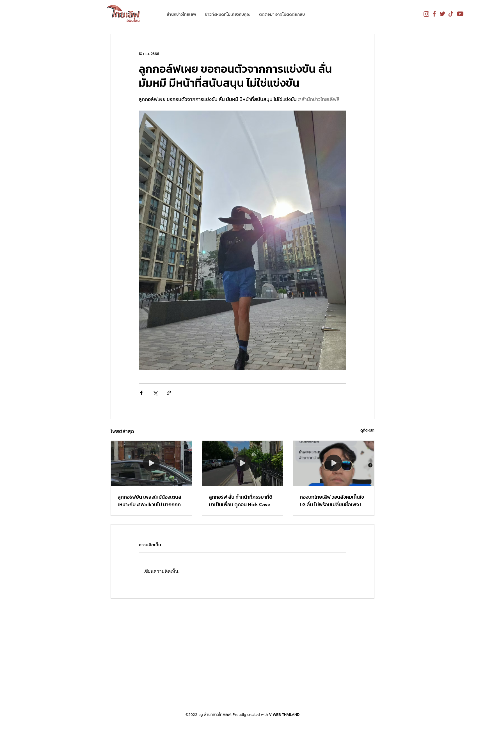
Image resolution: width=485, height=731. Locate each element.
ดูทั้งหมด (367, 430)
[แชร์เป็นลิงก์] (168, 392)
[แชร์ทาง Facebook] (141, 392)
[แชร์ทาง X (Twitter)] (155, 392)
